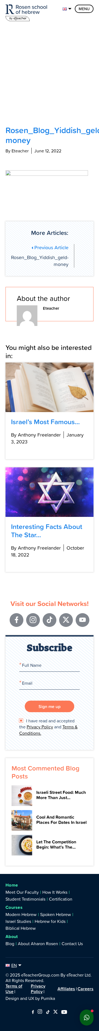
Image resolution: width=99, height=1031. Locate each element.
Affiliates (66, 989)
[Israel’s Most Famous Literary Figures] (50, 387)
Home (12, 885)
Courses (14, 907)
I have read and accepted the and (48, 727)
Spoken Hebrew (55, 914)
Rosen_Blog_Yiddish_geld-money (39, 255)
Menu (84, 9)
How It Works (54, 892)
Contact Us (72, 943)
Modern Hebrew (21, 914)
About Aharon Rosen (38, 943)
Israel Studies (18, 921)
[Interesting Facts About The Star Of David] (50, 492)
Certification (60, 899)
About (12, 936)
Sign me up (49, 706)
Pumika (48, 998)
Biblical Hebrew (21, 928)
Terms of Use (14, 988)
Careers (86, 989)
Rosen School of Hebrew (28, 11)
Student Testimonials (25, 899)
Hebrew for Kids (50, 921)
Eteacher (51, 308)
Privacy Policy (40, 727)
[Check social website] (33, 1012)
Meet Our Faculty (22, 892)
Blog (10, 943)
